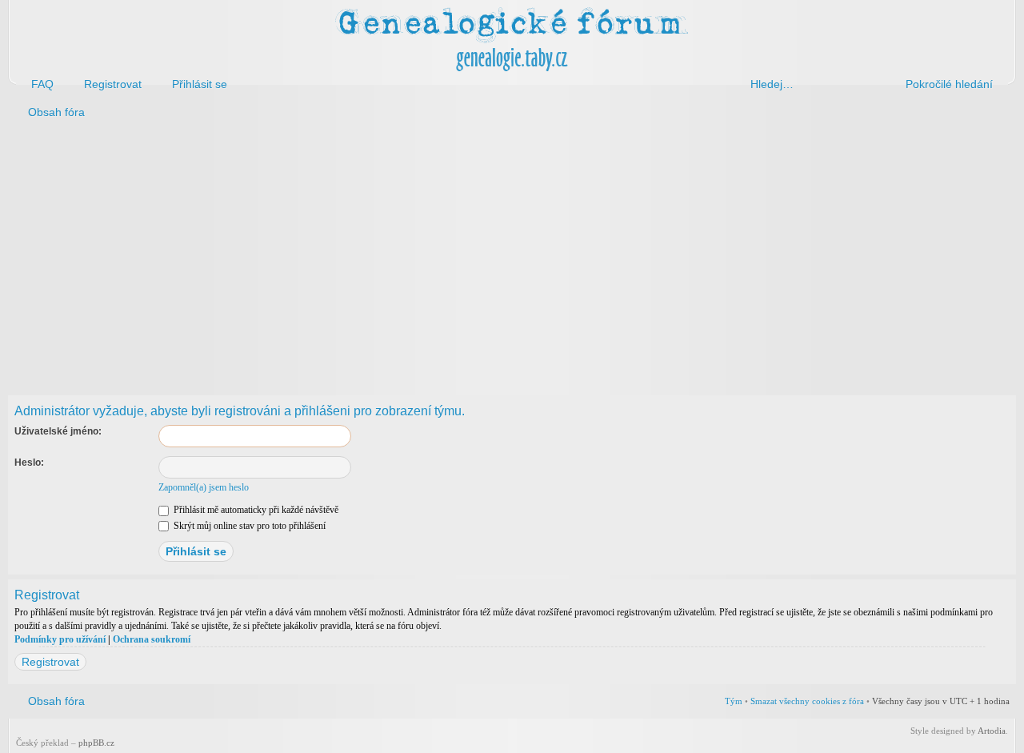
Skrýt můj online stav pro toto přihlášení (248, 525)
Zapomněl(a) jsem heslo (203, 487)
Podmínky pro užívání (60, 639)
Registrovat (50, 661)
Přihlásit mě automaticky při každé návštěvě (254, 509)
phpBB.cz (96, 742)
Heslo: (29, 462)
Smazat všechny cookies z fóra (807, 701)
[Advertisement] (490, 254)
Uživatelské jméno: (58, 431)
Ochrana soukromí (151, 639)
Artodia (992, 730)
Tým (733, 701)
